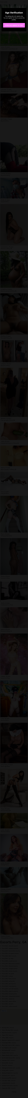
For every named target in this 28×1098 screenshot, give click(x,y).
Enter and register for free (14, 25)
